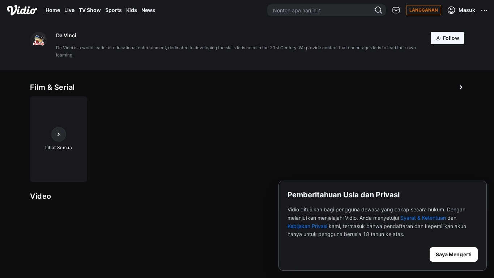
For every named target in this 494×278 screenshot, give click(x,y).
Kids (131, 10)
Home (53, 10)
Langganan (423, 10)
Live (69, 10)
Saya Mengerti (454, 254)
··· (484, 10)
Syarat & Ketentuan (423, 218)
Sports (113, 10)
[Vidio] (22, 10)
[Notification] (396, 10)
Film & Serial (52, 87)
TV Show (90, 10)
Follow (451, 38)
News (148, 10)
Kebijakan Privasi (307, 226)
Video (40, 196)
